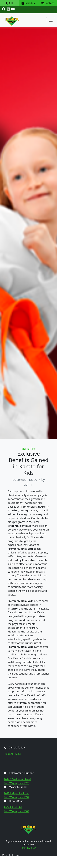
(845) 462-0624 (28, 847)
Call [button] (10, 3)
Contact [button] (49, 3)
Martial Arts (29, 448)
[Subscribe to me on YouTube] (13, 9)
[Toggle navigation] (50, 20)
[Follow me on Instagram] (8, 9)
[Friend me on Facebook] (3, 9)
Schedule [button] (30, 3)
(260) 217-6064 (12, 754)
